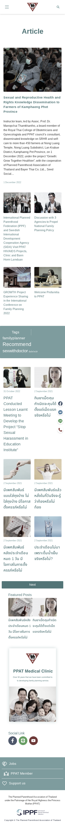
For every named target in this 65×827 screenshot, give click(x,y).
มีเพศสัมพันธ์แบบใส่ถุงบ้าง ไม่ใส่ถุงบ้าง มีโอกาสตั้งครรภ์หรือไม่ (17, 498)
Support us (17, 783)
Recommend (17, 344)
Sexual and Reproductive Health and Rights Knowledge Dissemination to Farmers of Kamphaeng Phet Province (31, 104)
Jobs (12, 763)
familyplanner (14, 338)
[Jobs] (4, 764)
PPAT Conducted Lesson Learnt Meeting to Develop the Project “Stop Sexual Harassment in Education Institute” (15, 424)
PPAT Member (22, 773)
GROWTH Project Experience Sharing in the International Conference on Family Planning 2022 (15, 302)
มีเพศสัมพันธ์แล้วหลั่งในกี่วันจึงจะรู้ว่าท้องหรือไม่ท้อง (48, 498)
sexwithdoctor (15, 351)
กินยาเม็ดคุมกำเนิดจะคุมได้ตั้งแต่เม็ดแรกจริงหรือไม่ (45, 406)
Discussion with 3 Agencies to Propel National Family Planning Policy (46, 224)
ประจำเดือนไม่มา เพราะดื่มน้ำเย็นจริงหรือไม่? (47, 553)
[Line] (23, 740)
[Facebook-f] (12, 740)
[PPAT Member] (6, 774)
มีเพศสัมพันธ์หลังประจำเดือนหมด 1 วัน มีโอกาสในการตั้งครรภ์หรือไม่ (15, 558)
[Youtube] (33, 740)
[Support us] (4, 783)
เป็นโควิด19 (33, 351)
